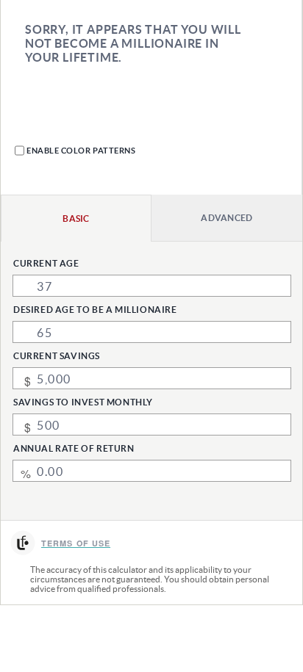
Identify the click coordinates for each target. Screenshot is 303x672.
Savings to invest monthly (83, 402)
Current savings (56, 356)
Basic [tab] (76, 218)
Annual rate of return (74, 448)
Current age (46, 263)
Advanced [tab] (226, 218)
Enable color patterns (80, 150)
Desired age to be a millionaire (95, 309)
